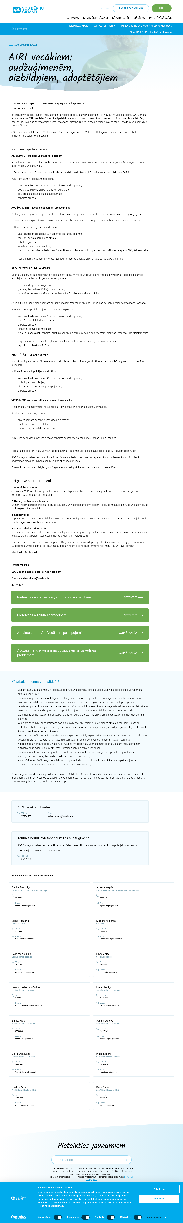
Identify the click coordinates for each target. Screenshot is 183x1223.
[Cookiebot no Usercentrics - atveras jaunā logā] (18, 1217)
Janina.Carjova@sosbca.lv (110, 1039)
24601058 (19, 1098)
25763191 (104, 1098)
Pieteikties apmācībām (79, 26)
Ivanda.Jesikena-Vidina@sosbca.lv (28, 1005)
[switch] (85, 1217)
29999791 (104, 931)
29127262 (104, 1031)
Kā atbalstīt (120, 17)
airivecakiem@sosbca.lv (60, 816)
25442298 (26, 859)
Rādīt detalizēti (154, 1217)
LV (95, 9)
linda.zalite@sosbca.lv (108, 972)
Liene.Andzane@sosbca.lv (25, 939)
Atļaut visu (159, 1189)
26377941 (19, 965)
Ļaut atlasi (159, 1198)
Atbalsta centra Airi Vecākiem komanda (151, 32)
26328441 (104, 965)
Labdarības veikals (131, 8)
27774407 (26, 816)
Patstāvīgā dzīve (160, 17)
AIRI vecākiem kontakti (106, 26)
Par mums (72, 17)
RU (107, 9)
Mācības (139, 17)
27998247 (19, 998)
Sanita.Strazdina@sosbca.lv (26, 906)
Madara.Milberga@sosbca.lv (111, 939)
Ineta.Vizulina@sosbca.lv (109, 1005)
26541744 (104, 998)
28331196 (104, 898)
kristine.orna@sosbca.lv (24, 1105)
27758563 (19, 1031)
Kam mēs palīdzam (95, 17)
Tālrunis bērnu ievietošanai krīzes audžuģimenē (146, 26)
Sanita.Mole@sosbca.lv (24, 1039)
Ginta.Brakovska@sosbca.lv (26, 1072)
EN (101, 9)
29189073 (104, 1064)
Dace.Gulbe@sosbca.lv (108, 1105)
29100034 (19, 898)
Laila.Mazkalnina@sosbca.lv (26, 972)
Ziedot (162, 8)
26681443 (19, 1064)
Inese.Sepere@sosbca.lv (109, 1072)
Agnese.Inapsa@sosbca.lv (110, 906)
